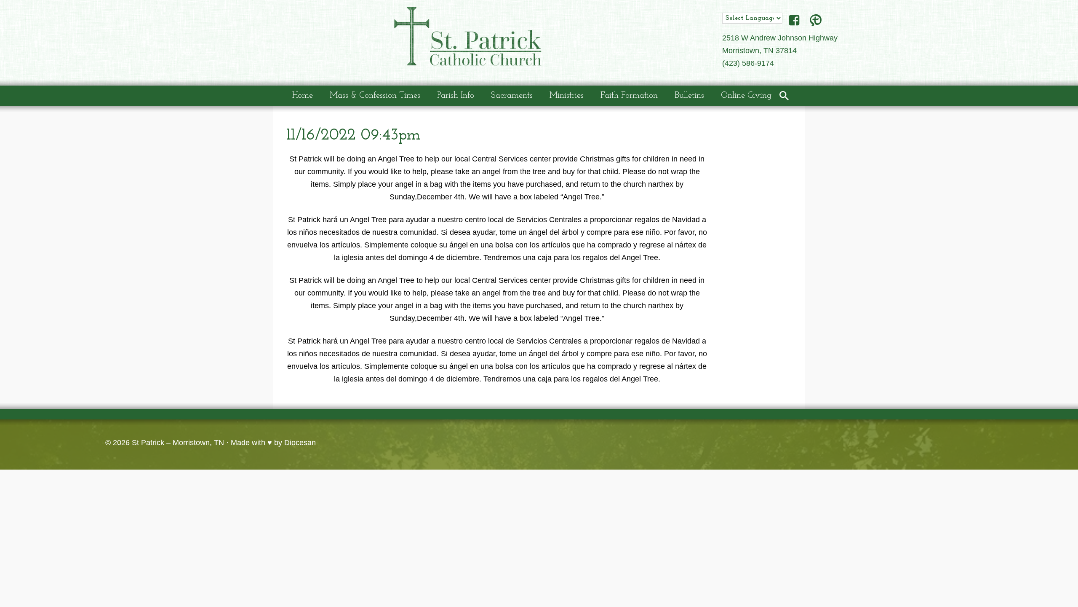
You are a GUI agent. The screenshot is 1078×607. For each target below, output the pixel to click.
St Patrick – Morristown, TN (178, 442)
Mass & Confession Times (375, 95)
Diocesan (300, 442)
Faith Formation (629, 95)
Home (302, 95)
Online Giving (746, 95)
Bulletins (689, 95)
